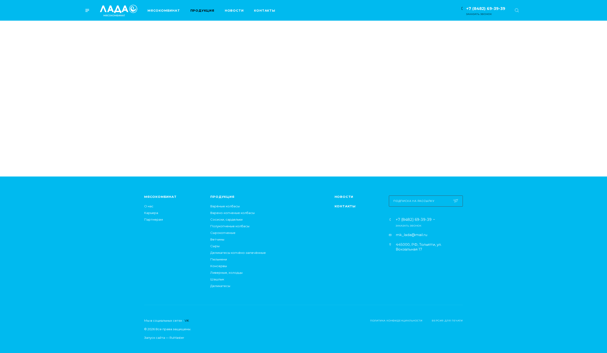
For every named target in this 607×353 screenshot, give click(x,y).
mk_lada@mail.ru (411, 234)
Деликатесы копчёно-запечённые (238, 253)
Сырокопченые (222, 233)
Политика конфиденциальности (396, 320)
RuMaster (177, 337)
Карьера (151, 213)
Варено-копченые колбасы (232, 213)
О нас (148, 206)
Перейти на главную (303, 147)
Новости (344, 197)
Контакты (345, 206)
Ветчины (217, 239)
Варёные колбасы (225, 206)
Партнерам (153, 219)
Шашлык (217, 279)
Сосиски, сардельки (226, 219)
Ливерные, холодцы (226, 272)
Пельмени (218, 259)
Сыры (215, 246)
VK (187, 320)
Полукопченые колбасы (229, 226)
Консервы (218, 266)
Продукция (222, 197)
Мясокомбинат (160, 197)
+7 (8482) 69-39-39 (485, 8)
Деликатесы (220, 286)
